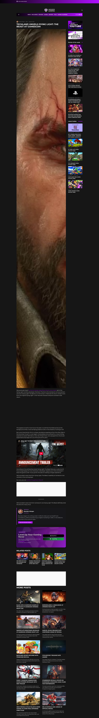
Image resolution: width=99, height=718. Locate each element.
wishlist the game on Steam (35, 480)
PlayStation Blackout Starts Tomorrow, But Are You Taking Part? (74, 101)
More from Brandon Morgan (25, 522)
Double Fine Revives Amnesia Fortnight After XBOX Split (34, 562)
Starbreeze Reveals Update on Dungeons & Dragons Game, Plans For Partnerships (54, 682)
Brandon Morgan (22, 21)
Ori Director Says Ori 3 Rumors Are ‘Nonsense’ (21, 562)
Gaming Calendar (62, 14)
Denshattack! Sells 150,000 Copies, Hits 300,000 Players (59, 562)
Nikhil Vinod (70, 147)
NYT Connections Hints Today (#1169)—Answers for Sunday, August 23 (74, 136)
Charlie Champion (71, 67)
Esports (51, 14)
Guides (46, 14)
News (29, 14)
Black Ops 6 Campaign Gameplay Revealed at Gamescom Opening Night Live (27, 606)
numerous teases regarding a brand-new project (43, 390)
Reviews (41, 14)
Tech (55, 14)
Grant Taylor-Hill (71, 53)
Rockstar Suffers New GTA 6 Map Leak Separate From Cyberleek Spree (75, 116)
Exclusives (35, 14)
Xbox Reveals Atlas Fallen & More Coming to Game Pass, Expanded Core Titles (28, 708)
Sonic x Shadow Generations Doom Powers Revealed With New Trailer (26, 682)
